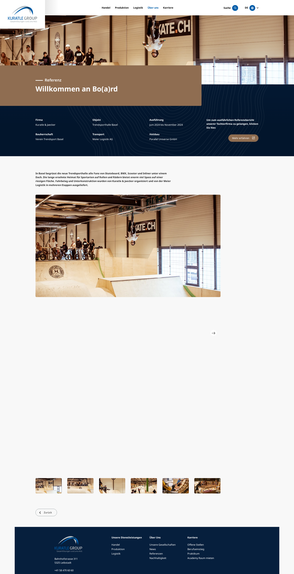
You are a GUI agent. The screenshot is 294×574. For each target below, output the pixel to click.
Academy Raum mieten (200, 558)
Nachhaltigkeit (157, 558)
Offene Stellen (195, 544)
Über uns (153, 7)
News (152, 549)
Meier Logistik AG (102, 139)
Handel (106, 7)
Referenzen (156, 553)
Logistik (138, 7)
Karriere (168, 7)
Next (214, 333)
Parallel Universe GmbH (163, 139)
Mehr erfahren (241, 138)
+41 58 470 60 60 (64, 570)
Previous (42, 333)
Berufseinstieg (195, 549)
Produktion (122, 7)
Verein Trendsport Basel (49, 139)
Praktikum (193, 553)
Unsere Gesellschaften (162, 544)
